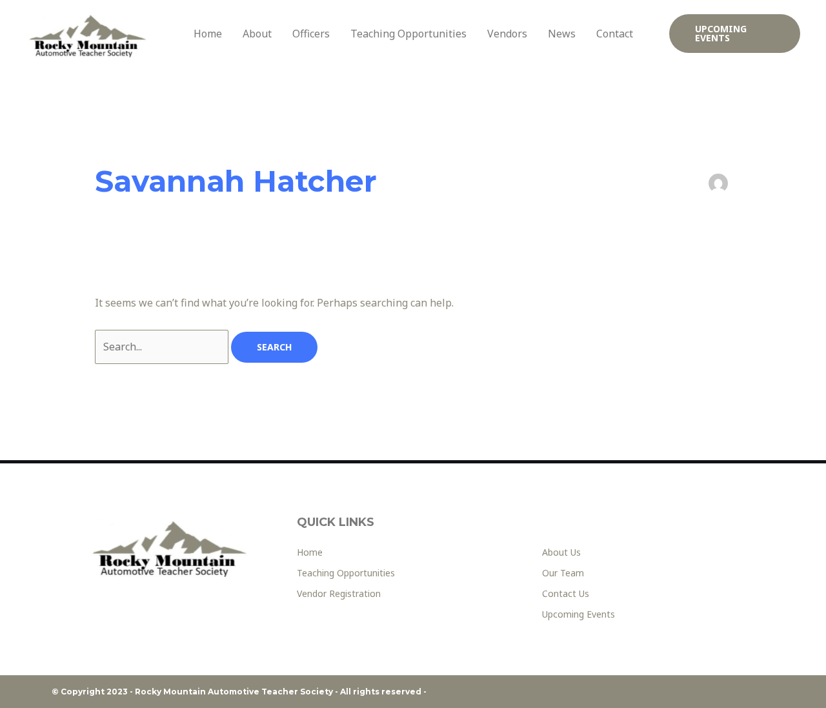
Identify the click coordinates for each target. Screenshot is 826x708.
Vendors (507, 33)
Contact (614, 33)
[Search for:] (163, 346)
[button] (735, 33)
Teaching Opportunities (408, 33)
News (562, 33)
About (257, 33)
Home (208, 33)
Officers (311, 33)
